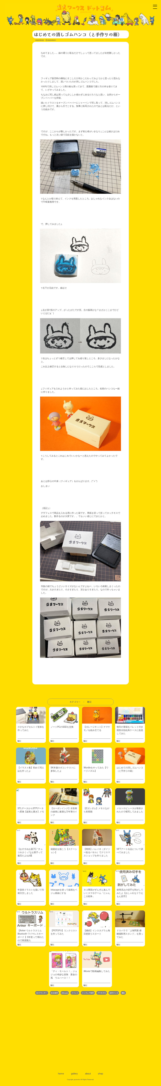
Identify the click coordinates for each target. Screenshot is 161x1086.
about (88, 1073)
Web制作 (54, 993)
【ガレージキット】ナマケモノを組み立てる (97, 728)
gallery (74, 1073)
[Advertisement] (80, 1033)
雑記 (19, 741)
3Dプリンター (41, 993)
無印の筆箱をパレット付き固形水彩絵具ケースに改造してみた (130, 730)
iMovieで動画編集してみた (97, 971)
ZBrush (64, 993)
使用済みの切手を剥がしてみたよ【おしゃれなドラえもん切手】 (130, 893)
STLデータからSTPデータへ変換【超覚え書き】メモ (31, 810)
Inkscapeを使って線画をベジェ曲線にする (64, 891)
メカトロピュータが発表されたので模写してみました (130, 810)
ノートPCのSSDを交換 (62, 726)
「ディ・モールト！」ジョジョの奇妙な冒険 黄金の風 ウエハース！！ (64, 974)
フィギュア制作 (88, 993)
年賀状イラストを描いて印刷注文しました (31, 891)
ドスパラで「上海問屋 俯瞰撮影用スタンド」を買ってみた (130, 933)
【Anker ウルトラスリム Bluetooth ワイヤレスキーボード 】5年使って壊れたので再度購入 (31, 935)
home (61, 1073)
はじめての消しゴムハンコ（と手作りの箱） (130, 769)
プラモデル (101, 993)
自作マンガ (113, 993)
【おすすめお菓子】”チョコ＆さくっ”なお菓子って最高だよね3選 (30, 852)
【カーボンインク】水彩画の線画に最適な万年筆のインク (64, 811)
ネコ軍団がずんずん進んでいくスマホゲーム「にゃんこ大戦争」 (97, 893)
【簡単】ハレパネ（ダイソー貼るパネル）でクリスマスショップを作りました (97, 852)
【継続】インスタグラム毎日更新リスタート (97, 932)
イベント (74, 993)
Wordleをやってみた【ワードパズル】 (96, 769)
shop (100, 1073)
